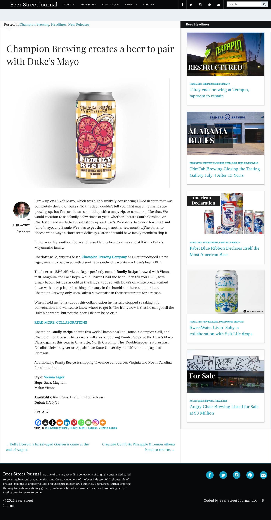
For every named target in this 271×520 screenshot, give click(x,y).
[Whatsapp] (81, 422)
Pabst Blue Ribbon (229, 242)
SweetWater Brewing (231, 321)
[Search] (264, 4)
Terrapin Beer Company (216, 84)
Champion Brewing (34, 24)
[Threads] (52, 422)
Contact (148, 4)
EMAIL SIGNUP (88, 4)
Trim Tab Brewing (248, 163)
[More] (103, 422)
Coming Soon (110, 4)
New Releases (78, 24)
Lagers (93, 428)
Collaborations (56, 428)
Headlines (58, 24)
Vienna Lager (108, 428)
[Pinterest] (74, 422)
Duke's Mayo (78, 428)
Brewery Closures (213, 163)
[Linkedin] (67, 422)
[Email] (88, 422)
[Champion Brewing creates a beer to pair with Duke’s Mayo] (90, 135)
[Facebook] (38, 422)
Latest (66, 4)
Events (129, 4)
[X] (45, 422)
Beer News (195, 163)
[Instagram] (95, 422)
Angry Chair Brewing (202, 401)
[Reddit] (59, 422)
